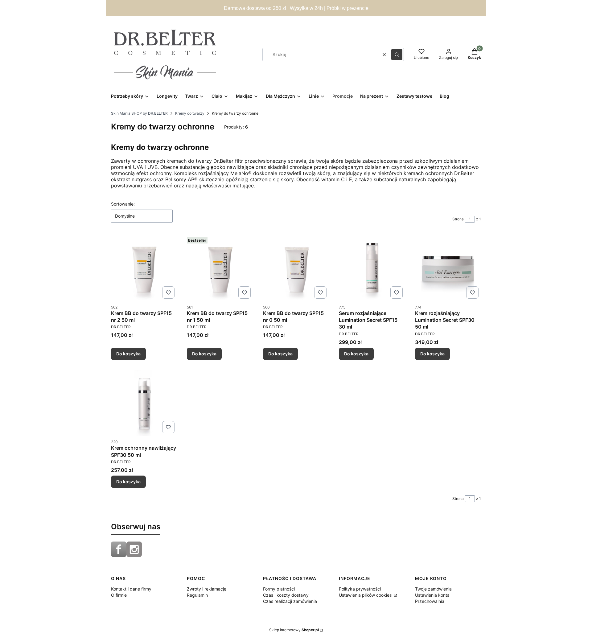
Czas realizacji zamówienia (290, 601)
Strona (458, 219)
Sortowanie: (123, 204)
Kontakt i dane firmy (131, 588)
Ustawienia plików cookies (366, 595)
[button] (396, 54)
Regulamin (197, 595)
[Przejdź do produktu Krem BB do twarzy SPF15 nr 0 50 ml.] (296, 268)
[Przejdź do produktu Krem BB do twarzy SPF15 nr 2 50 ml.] (144, 268)
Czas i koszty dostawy (286, 595)
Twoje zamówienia (433, 588)
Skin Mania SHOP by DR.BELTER (139, 113)
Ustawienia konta (432, 595)
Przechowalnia (429, 601)
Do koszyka (128, 353)
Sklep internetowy (294, 630)
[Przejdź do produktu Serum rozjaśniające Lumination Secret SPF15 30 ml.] (372, 268)
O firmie (119, 595)
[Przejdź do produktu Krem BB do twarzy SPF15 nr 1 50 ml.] (220, 268)
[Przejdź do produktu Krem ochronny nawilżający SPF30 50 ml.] (144, 403)
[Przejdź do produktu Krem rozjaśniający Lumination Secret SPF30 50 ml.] (448, 268)
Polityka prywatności (360, 588)
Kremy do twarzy (189, 113)
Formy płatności (279, 588)
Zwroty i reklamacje (206, 588)
